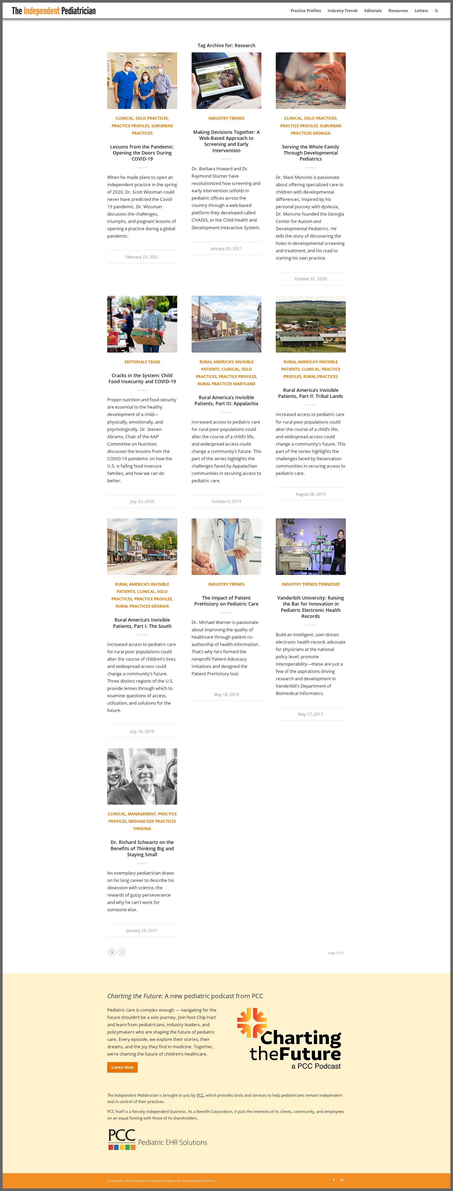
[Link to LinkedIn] (342, 1180)
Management (142, 813)
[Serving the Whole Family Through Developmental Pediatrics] (311, 80)
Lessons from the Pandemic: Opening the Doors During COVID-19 (142, 153)
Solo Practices (152, 118)
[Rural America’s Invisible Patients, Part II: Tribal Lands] (311, 324)
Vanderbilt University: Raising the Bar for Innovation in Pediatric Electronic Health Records (310, 607)
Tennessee (329, 584)
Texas (154, 361)
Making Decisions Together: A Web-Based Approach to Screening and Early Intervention (226, 141)
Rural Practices (215, 383)
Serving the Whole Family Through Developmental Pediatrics (310, 153)
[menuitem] (305, 10)
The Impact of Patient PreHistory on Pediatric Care (226, 601)
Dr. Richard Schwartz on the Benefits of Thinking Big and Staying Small (142, 848)
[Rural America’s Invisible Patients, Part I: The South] (142, 546)
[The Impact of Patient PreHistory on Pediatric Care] (227, 546)
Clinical (124, 118)
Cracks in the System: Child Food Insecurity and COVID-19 (142, 378)
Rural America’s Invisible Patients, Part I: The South (142, 623)
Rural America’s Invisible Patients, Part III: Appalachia (226, 400)
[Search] (436, 10)
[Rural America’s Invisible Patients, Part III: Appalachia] (227, 324)
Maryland (244, 383)
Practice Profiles (130, 125)
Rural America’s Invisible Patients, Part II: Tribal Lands (310, 393)
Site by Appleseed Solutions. (196, 1181)
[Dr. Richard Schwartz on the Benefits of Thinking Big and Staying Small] (142, 776)
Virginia (142, 828)
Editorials (136, 361)
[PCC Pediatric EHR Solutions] (157, 1139)
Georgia (321, 133)
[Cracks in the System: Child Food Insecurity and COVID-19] (142, 324)
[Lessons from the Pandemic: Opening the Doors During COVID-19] (142, 80)
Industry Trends (226, 118)
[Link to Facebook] (334, 1180)
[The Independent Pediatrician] (54, 10)
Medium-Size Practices (152, 821)
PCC (200, 1095)
